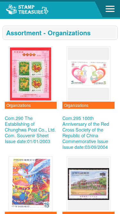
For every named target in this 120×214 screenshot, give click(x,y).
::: (4, 21)
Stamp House (40, 10)
